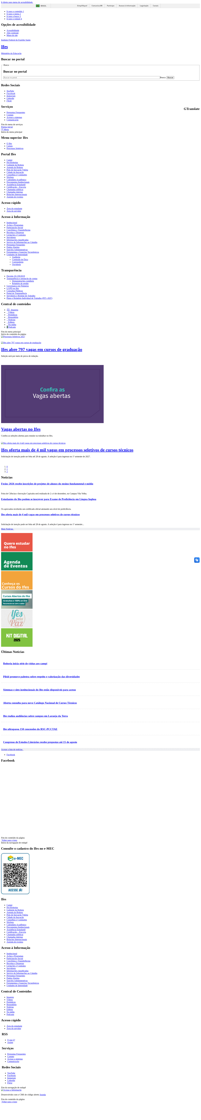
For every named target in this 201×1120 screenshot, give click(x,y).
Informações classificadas (17, 240)
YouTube (11, 1073)
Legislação (144, 6)
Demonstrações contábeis (23, 281)
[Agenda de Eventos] (17, 570)
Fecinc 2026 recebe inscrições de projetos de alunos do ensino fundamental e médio (47, 483)
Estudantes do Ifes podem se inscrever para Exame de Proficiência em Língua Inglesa (48, 499)
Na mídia (12, 324)
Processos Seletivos (15, 148)
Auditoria (16, 257)
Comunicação (12, 120)
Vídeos (11, 312)
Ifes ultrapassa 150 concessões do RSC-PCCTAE (30, 729)
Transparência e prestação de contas (22, 278)
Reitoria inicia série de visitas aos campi (25, 663)
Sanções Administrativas (17, 250)
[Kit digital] (17, 646)
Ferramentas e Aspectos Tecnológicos (23, 252)
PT (185, 114)
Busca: (163, 77)
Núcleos (10, 177)
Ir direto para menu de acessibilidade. (17, 2)
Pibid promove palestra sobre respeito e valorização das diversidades (41, 676)
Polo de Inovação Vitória (17, 170)
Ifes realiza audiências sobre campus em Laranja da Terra (35, 716)
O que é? (11, 1040)
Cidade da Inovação (15, 172)
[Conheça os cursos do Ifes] (17, 589)
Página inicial (7, 127)
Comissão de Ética (20, 259)
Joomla (43, 1094)
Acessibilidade (13, 30)
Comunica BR (97, 6)
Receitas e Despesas (15, 232)
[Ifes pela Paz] (17, 627)
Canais (155, 6)
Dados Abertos (13, 247)
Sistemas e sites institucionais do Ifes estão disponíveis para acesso (39, 689)
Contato (10, 115)
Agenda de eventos (15, 197)
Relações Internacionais (17, 194)
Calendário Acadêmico (16, 180)
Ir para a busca (14, 16)
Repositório (13, 317)
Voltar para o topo (9, 840)
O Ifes (9, 143)
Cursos (10, 146)
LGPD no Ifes (13, 288)
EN (188, 114)
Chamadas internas (15, 192)
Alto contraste (13, 33)
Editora (11, 322)
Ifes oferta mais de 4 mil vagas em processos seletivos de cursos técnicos (67, 449)
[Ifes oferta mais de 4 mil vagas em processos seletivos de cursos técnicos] (33, 443)
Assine (10, 1042)
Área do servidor (14, 211)
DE (195, 114)
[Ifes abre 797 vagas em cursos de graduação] (21, 342)
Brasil (43, 6)
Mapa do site (12, 35)
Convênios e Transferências (18, 230)
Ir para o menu (14, 14)
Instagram (11, 1078)
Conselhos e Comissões (17, 175)
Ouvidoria (16, 264)
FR (191, 114)
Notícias (11, 320)
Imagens (14, 310)
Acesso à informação (127, 6)
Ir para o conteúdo (15, 11)
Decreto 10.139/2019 (16, 276)
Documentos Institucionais (18, 182)
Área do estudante (14, 208)
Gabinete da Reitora (15, 165)
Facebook (11, 755)
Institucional (12, 222)
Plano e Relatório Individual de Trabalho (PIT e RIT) (29, 298)
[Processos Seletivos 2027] (13, 336)
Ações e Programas (15, 225)
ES (198, 114)
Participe (110, 6)
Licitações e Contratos (16, 235)
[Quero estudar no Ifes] (17, 551)
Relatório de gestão (20, 283)
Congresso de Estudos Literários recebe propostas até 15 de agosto (40, 742)
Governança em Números (18, 286)
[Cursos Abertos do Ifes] (17, 608)
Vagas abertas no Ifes (20, 429)
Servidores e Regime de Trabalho (21, 296)
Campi (9, 160)
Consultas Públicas (15, 291)
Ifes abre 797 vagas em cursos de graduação (41, 349)
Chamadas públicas (15, 189)
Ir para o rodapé (14, 19)
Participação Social (15, 227)
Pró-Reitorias (12, 162)
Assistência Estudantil (16, 184)
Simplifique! (82, 6)
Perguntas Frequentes (16, 112)
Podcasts (12, 327)
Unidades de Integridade (17, 254)
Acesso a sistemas (14, 117)
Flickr (9, 1083)
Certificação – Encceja (16, 187)
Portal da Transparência (17, 293)
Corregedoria (17, 262)
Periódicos (12, 315)
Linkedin (11, 1080)
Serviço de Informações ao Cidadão (22, 242)
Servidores (11, 237)
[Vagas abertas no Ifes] (52, 422)
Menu (6, 129)
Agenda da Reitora (15, 167)
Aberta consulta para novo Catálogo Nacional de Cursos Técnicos (40, 702)
